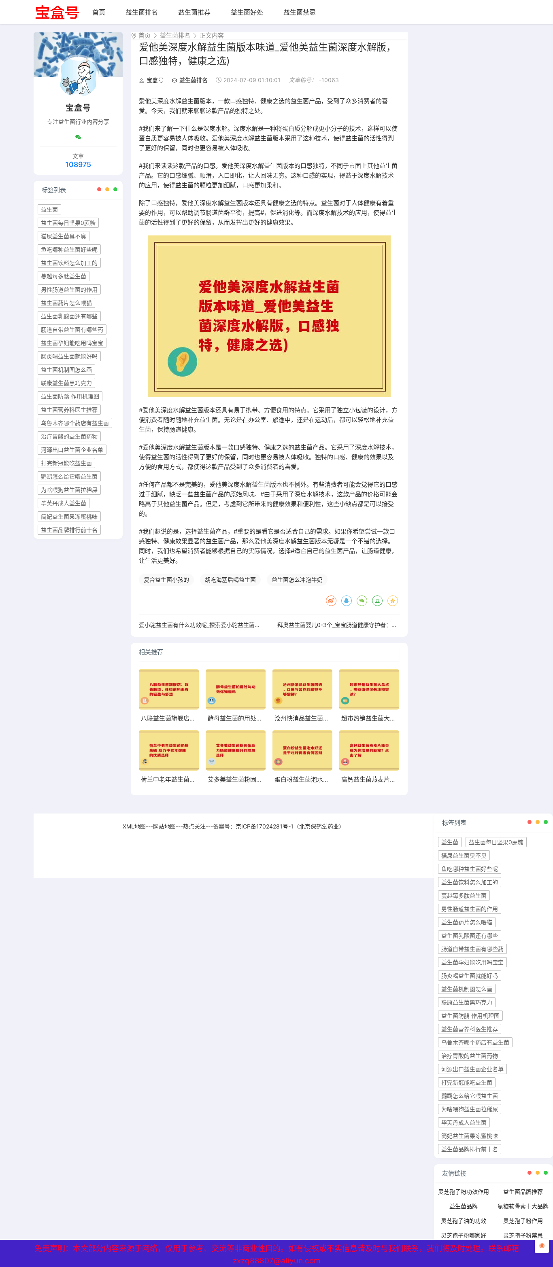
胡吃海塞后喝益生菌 (230, 579)
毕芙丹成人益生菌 (63, 503)
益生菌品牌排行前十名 (69, 529)
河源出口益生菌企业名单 (72, 449)
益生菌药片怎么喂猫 (66, 302)
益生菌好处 (247, 12)
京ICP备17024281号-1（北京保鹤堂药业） (290, 826)
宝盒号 (155, 79)
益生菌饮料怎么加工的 (69, 262)
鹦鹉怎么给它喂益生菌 (69, 476)
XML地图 (134, 826)
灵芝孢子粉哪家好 (463, 1235)
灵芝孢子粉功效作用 (463, 1191)
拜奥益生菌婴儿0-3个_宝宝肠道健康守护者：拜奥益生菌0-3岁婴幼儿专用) (371, 624)
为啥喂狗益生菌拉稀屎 (69, 489)
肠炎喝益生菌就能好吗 (69, 356)
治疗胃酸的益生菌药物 (69, 436)
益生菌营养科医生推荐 (69, 409)
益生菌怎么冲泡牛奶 (297, 579)
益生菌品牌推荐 (523, 1191)
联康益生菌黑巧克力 (66, 382)
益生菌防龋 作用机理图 (70, 396)
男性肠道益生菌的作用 (69, 289)
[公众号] (78, 137)
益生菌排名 (141, 12)
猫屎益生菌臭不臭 (63, 236)
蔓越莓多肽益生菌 (63, 276)
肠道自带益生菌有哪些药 (72, 329)
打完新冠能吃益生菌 (66, 463)
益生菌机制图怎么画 (66, 369)
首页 (98, 12)
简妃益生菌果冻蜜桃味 (69, 516)
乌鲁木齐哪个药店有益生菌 (75, 423)
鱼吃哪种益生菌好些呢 (69, 249)
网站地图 (164, 826)
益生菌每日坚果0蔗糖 (68, 222)
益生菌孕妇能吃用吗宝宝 (72, 342)
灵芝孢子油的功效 (463, 1220)
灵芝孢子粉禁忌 (523, 1235)
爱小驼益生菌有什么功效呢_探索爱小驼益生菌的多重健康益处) (217, 624)
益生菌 (49, 209)
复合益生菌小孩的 (166, 579)
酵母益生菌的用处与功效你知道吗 (253, 718)
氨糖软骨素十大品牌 (523, 1206)
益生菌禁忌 (299, 12)
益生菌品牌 (463, 1206)
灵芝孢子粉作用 (523, 1220)
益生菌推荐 (194, 12)
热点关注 (194, 826)
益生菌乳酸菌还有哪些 (69, 316)
